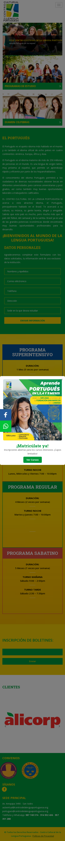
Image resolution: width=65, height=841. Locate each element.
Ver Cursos (33, 459)
